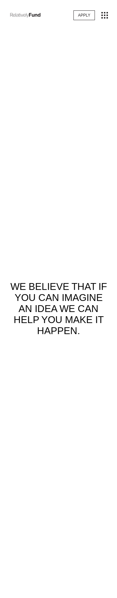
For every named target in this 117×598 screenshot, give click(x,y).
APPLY (84, 15)
